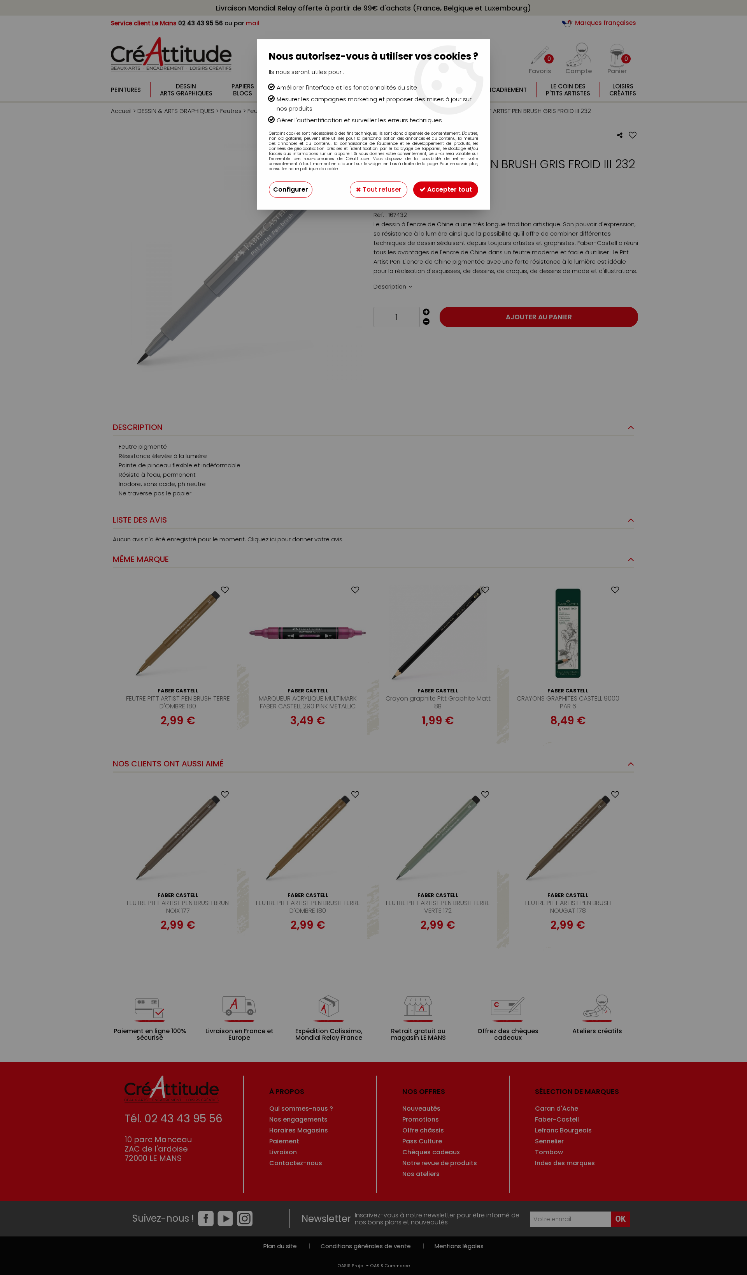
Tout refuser (381, 189)
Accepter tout (449, 189)
